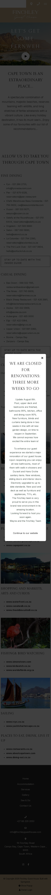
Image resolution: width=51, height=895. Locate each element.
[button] (42, 358)
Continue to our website (25, 533)
